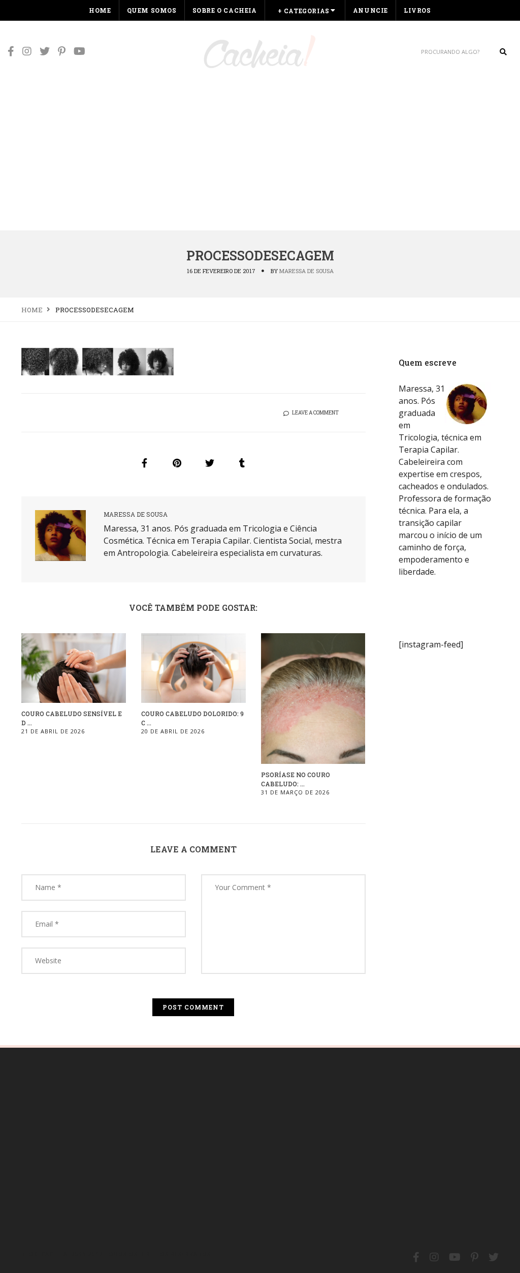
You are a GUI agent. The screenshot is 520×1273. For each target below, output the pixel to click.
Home (100, 10)
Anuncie (370, 10)
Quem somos (152, 10)
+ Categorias (304, 11)
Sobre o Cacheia (224, 10)
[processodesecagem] (145, 463)
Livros (417, 10)
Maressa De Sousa (306, 271)
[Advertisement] (260, 153)
